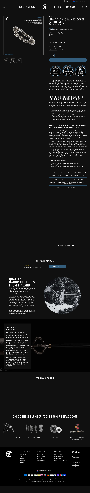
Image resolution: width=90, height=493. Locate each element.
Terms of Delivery (41, 456)
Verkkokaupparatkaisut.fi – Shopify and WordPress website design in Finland (47, 481)
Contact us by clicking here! (75, 465)
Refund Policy (40, 458)
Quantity (52, 53)
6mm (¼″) (53, 49)
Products (31, 6)
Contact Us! (23, 454)
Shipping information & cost (68, 187)
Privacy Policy (41, 460)
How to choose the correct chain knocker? (68, 172)
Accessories (57, 458)
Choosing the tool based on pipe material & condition (68, 183)
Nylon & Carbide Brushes (60, 460)
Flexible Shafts (58, 454)
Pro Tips (57, 6)
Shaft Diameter (55, 46)
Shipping (58, 29)
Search (22, 458)
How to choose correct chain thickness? (68, 179)
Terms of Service (41, 454)
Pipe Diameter (54, 40)
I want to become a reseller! (27, 464)
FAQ (21, 456)
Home (21, 6)
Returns (22, 462)
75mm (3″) (62, 42)
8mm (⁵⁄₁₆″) (62, 49)
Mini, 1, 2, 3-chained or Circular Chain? (68, 175)
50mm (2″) (53, 42)
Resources (70, 6)
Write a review (57, 266)
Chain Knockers (58, 456)
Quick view (13, 401)
